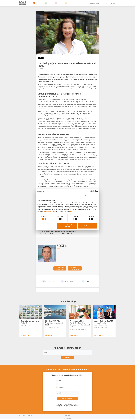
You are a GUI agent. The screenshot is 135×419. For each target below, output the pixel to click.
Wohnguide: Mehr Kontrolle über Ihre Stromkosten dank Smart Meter (80, 321)
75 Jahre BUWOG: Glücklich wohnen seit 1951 (55, 321)
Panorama (70, 3)
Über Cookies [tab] (88, 196)
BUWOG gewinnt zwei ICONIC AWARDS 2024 (61, 234)
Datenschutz (67, 418)
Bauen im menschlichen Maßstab (30, 321)
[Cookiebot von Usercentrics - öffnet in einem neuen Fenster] (91, 191)
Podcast (78, 3)
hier (70, 211)
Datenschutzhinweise (61, 407)
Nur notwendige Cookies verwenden (67, 225)
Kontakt (106, 3)
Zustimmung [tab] (46, 196)
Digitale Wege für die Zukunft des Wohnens (64, 231)
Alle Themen (38, 3)
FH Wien (56, 101)
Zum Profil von (60, 268)
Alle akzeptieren (88, 225)
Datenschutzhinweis (49, 211)
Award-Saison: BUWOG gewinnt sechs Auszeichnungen (104, 321)
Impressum (67, 415)
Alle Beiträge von (74, 268)
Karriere (60, 3)
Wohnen (50, 3)
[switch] (60, 219)
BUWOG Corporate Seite (95, 3)
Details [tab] (67, 196)
